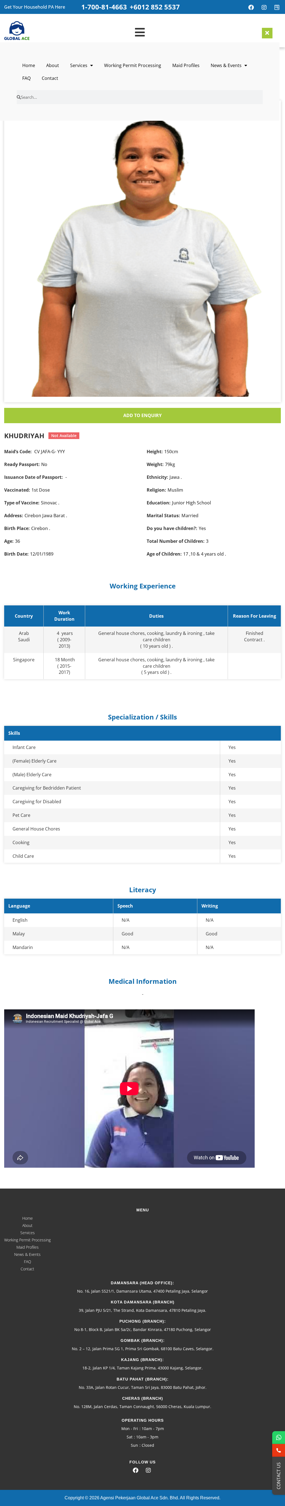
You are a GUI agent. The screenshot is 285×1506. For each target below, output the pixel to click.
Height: (155, 451)
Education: (159, 503)
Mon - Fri (129, 1428)
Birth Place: (17, 528)
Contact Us (279, 1475)
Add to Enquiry (142, 415)
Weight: (155, 464)
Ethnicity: (157, 477)
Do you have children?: (172, 528)
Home (28, 65)
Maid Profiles (186, 65)
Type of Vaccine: (22, 503)
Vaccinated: (17, 490)
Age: (9, 541)
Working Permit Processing (132, 65)
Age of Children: (164, 554)
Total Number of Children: (176, 541)
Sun (134, 1445)
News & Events (226, 65)
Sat (129, 1437)
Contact (50, 78)
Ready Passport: (22, 464)
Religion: (156, 490)
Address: (13, 515)
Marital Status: (163, 515)
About (52, 65)
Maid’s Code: (18, 451)
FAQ (26, 78)
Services (78, 65)
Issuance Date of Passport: (33, 477)
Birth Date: (16, 554)
